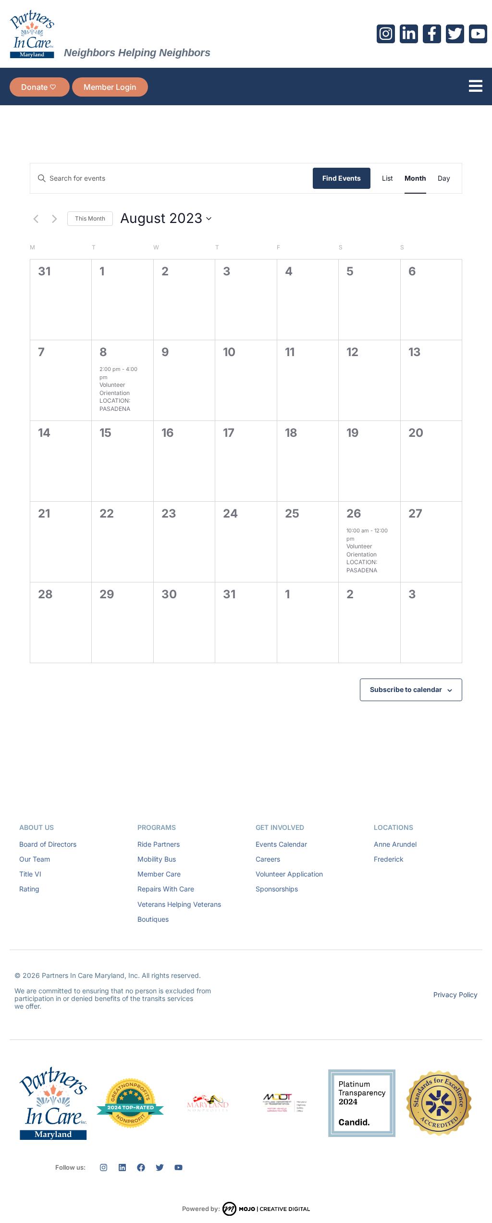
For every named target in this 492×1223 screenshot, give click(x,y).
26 (353, 513)
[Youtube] (178, 1167)
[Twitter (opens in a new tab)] (455, 33)
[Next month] (54, 218)
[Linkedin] (122, 1167)
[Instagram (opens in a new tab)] (386, 33)
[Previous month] (35, 218)
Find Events (341, 178)
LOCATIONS (393, 827)
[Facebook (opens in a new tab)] (432, 33)
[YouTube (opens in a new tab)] (478, 33)
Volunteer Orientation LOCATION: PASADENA (114, 396)
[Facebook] (141, 1167)
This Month (90, 218)
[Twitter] (159, 1167)
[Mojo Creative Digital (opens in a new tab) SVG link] (266, 1209)
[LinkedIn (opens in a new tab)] (409, 33)
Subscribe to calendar (406, 689)
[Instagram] (103, 1167)
